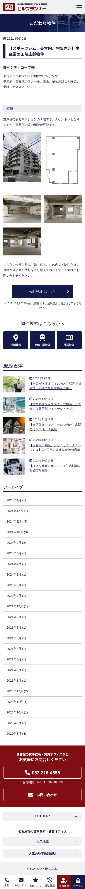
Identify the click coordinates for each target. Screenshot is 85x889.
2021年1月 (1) (16, 680)
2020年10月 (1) (17, 712)
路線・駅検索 (42, 344)
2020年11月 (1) (17, 701)
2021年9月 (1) (16, 617)
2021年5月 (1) (16, 638)
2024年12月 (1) (17, 511)
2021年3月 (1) (16, 659)
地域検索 (16, 344)
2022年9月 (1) (16, 595)
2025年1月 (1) (16, 500)
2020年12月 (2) (17, 691)
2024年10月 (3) (17, 532)
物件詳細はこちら (42, 291)
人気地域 (42, 841)
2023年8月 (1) (16, 585)
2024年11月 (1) (17, 521)
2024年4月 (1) (16, 564)
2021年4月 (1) (16, 648)
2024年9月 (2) (16, 542)
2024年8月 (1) (16, 553)
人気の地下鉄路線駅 (42, 853)
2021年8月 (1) (16, 627)
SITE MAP (42, 816)
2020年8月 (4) (16, 733)
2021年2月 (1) (16, 670)
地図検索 (69, 344)
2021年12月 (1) (17, 606)
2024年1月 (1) (16, 574)
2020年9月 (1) (16, 723)
